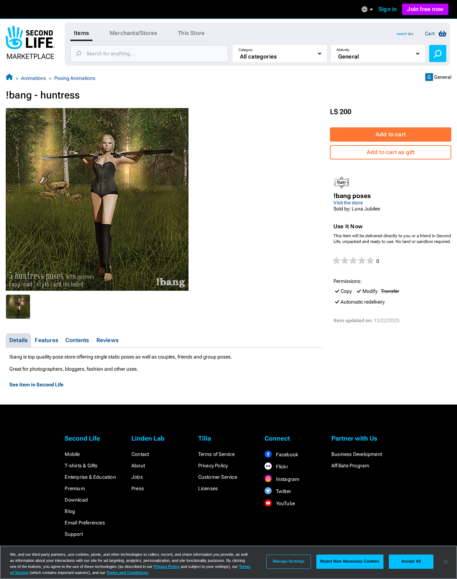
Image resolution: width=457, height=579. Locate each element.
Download (76, 500)
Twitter (283, 491)
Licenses (208, 488)
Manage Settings (289, 561)
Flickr (281, 466)
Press (137, 488)
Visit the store (348, 202)
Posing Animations (74, 78)
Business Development (356, 454)
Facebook (286, 454)
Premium (75, 488)
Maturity (343, 50)
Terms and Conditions (127, 572)
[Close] (445, 561)
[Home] (9, 77)
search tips (405, 34)
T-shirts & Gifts (81, 465)
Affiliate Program (350, 465)
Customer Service (217, 477)
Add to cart (391, 134)
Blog (70, 511)
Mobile (72, 454)
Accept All (411, 561)
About (138, 465)
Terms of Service (216, 454)
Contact (140, 454)
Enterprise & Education (90, 477)
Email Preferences (85, 522)
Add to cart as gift (391, 152)
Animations (33, 78)
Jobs (137, 477)
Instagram (287, 479)
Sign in (387, 9)
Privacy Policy (213, 465)
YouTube (285, 503)
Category (245, 50)
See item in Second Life (36, 384)
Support (73, 534)
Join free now (425, 9)
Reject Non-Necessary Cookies (349, 561)
